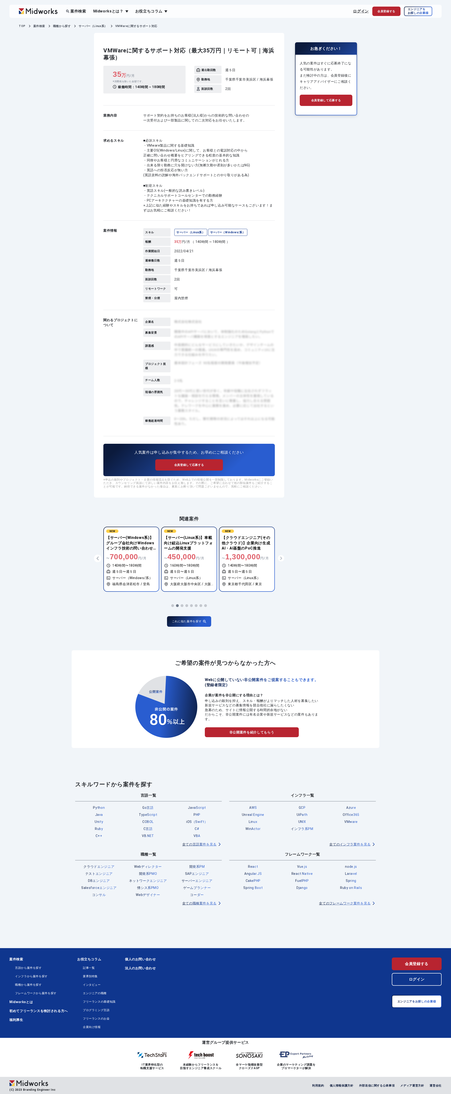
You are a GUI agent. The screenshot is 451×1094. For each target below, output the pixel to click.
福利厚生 (16, 1020)
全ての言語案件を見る (199, 844)
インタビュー (92, 984)
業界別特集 (90, 976)
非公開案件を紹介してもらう (251, 732)
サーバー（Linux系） (190, 232)
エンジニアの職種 (95, 993)
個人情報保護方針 (342, 1085)
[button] (172, 605)
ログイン (361, 11)
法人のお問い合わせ (140, 968)
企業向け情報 (92, 1027)
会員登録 (386, 11)
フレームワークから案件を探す (36, 993)
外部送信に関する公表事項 (377, 1085)
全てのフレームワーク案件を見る (345, 903)
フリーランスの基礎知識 (99, 1001)
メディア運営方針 (412, 1085)
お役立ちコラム (89, 959)
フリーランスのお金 (96, 1018)
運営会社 (436, 1085)
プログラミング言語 (96, 1010)
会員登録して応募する (189, 465)
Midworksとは (21, 1002)
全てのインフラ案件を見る (350, 844)
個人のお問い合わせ (140, 959)
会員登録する (416, 964)
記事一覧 (89, 967)
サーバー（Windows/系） (227, 232)
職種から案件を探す (28, 984)
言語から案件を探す (28, 967)
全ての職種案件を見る (199, 903)
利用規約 (318, 1085)
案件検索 (78, 11)
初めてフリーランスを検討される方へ (38, 1011)
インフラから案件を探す (31, 976)
